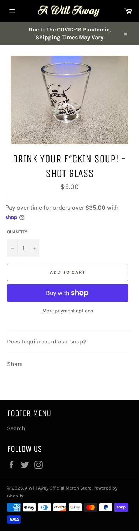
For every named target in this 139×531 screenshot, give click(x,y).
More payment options (67, 311)
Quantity (17, 231)
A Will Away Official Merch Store (58, 488)
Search (16, 428)
